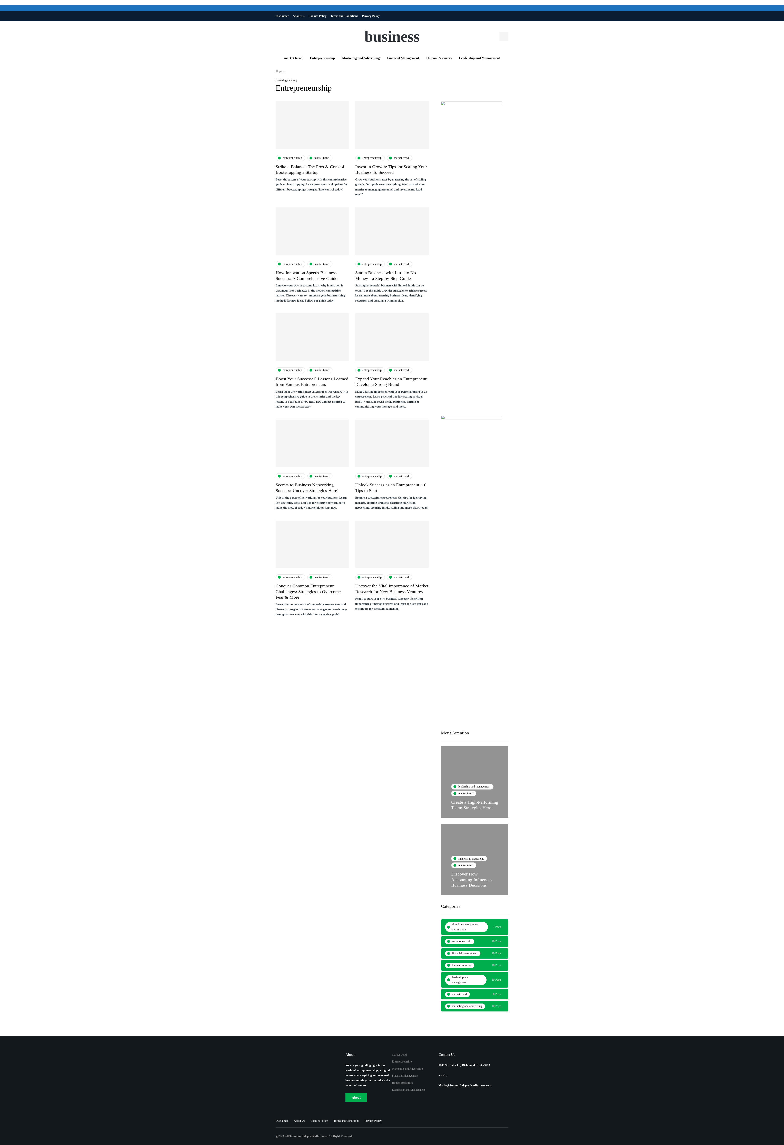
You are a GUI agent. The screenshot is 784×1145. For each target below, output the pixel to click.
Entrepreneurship (322, 58)
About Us (298, 16)
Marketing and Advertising (361, 58)
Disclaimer (282, 16)
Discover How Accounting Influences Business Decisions (471, 879)
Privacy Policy (371, 16)
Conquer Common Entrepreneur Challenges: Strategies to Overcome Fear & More (308, 591)
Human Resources (439, 58)
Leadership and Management (479, 58)
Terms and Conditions (344, 16)
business (392, 36)
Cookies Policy (317, 16)
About (356, 1097)
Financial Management (403, 58)
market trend (293, 58)
